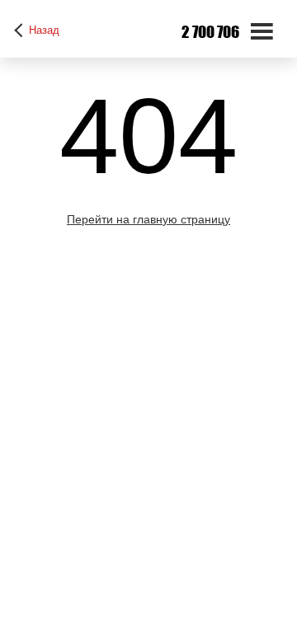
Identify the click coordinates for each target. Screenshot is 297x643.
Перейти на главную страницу (148, 219)
